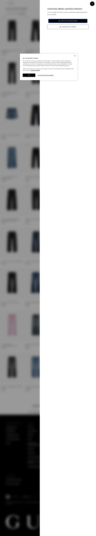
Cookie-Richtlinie (35, 70)
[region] (48, 67)
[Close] (92, 3)
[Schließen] (75, 56)
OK (29, 75)
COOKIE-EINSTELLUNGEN (45, 75)
